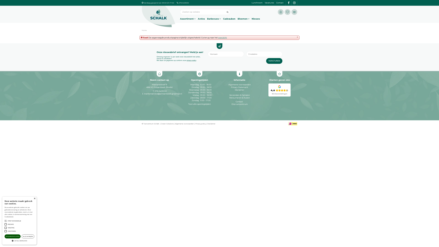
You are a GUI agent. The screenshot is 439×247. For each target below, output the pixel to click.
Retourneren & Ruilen (239, 98)
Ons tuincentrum (240, 104)
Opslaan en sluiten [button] (12, 236)
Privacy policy (200, 124)
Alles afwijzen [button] (28, 236)
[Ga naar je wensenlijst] (288, 12)
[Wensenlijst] (287, 12)
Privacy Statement (239, 87)
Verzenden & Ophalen (239, 95)
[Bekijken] (294, 12)
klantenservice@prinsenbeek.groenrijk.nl (163, 94)
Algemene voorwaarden (239, 85)
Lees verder (17, 217)
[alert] (19, 221)
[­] (288, 3)
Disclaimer (239, 90)
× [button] (34, 198)
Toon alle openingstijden (199, 104)
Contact (239, 102)
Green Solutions (167, 124)
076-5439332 (161, 91)
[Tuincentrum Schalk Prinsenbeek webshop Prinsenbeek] (158, 16)
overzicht (222, 38)
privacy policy (191, 60)
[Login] (281, 12)
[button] (14, 221)
